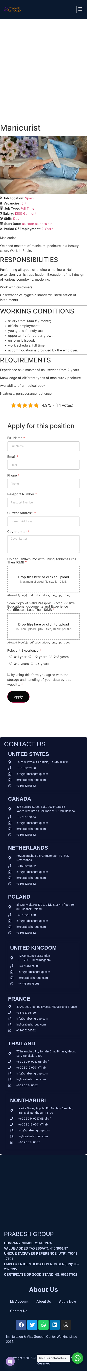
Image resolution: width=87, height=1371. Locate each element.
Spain (29, 198)
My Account (19, 1301)
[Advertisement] (43, 65)
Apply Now (67, 1301)
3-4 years (21, 664)
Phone (13, 475)
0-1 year (20, 657)
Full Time (27, 208)
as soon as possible (37, 224)
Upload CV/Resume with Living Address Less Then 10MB (41, 560)
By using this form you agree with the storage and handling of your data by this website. (39, 680)
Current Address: (21, 512)
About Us (43, 1301)
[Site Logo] (12, 13)
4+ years (42, 664)
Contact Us (18, 1311)
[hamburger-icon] (80, 9)
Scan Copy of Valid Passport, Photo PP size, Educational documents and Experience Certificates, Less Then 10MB (41, 606)
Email (12, 456)
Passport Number (22, 494)
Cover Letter (18, 531)
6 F (23, 203)
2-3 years (61, 657)
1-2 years (40, 657)
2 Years (47, 229)
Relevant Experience (24, 650)
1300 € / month (26, 213)
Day (16, 219)
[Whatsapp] (43, 1325)
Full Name (16, 437)
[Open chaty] (10, 1361)
